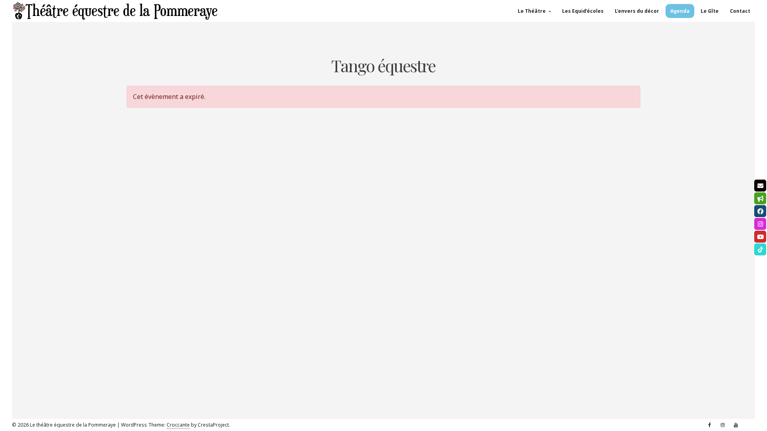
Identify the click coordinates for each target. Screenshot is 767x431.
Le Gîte (710, 11)
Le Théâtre (532, 11)
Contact (740, 11)
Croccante (178, 424)
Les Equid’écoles (583, 11)
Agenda (680, 11)
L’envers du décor (637, 11)
